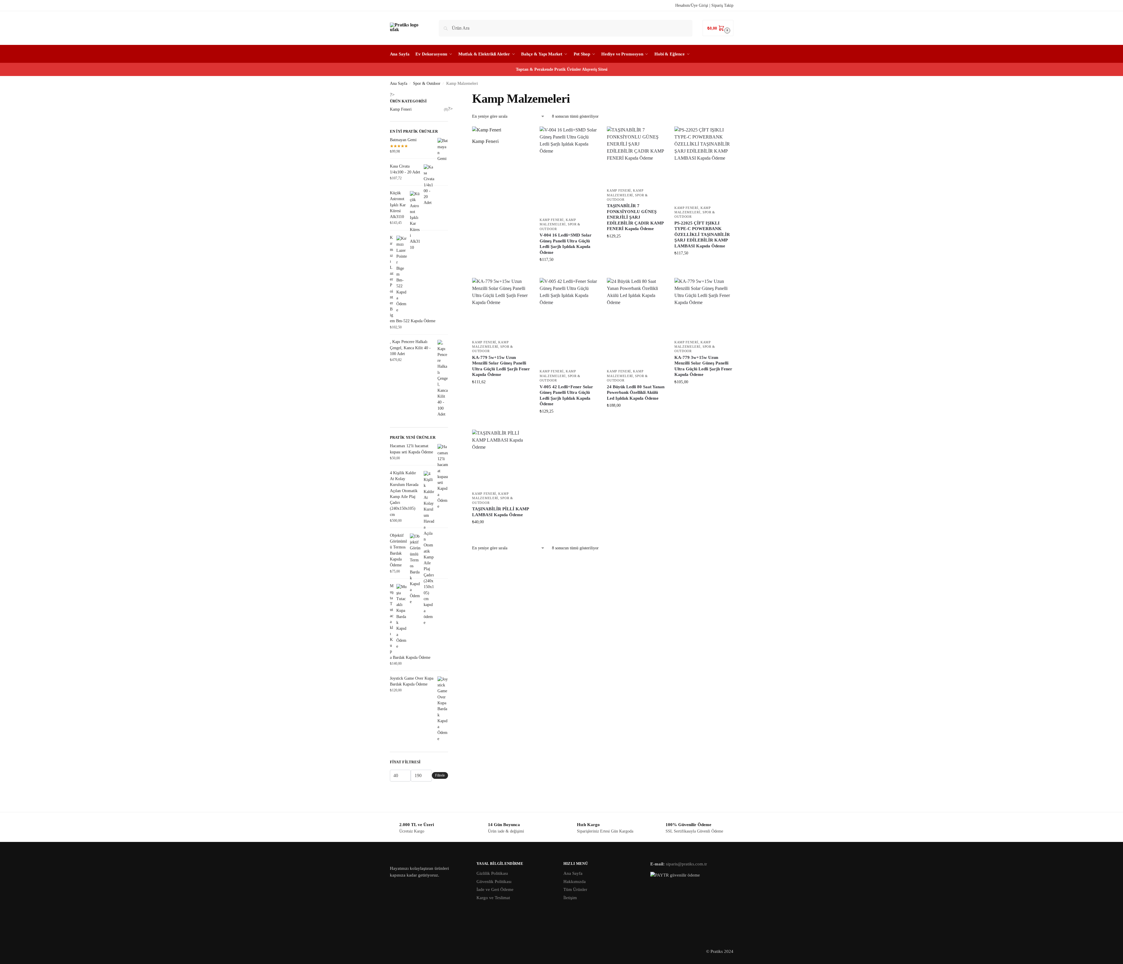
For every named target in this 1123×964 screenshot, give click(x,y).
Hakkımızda (574, 881)
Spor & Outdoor (426, 83)
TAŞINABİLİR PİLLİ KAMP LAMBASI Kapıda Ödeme (500, 512)
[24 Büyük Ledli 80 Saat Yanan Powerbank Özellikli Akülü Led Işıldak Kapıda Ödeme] (636, 322)
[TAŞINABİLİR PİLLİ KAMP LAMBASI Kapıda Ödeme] (501, 459)
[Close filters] (450, 102)
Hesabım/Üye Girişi (691, 5)
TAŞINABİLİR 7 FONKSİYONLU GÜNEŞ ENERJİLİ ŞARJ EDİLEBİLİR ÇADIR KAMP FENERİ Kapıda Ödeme (635, 217)
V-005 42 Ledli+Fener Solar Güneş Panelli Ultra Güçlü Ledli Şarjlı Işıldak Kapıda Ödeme (566, 395)
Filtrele (440, 775)
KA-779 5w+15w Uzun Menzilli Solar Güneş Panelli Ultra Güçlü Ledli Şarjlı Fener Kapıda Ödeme (501, 366)
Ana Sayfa (398, 83)
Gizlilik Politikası (492, 873)
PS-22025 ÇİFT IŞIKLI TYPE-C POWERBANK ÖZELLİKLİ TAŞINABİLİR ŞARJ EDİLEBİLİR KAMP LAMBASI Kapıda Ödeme (702, 234)
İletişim (570, 897)
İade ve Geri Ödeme (495, 889)
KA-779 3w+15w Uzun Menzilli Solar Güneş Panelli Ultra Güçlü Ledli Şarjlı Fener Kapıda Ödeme (703, 366)
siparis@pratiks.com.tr (686, 864)
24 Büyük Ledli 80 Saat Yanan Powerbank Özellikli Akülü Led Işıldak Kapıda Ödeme (635, 392)
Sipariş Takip (722, 5)
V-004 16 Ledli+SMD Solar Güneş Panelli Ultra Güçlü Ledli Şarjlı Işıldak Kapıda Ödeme (566, 244)
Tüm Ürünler (575, 889)
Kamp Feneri (552, 220)
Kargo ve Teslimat (493, 897)
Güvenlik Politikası (494, 881)
